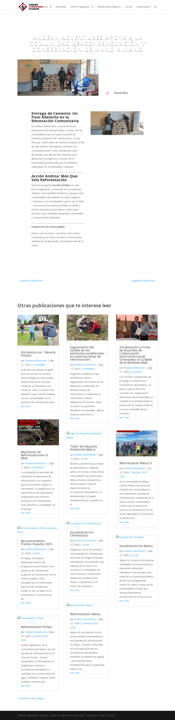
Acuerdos (61, 7)
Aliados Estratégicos (109, 7)
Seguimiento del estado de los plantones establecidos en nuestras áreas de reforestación (87, 353)
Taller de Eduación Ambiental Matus (83, 447)
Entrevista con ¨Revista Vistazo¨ (38, 353)
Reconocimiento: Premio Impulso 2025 (36, 542)
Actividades (39, 364)
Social (128, 7)
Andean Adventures (36, 360)
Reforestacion (40, 7)
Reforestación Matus (85, 614)
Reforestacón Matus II (135, 463)
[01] (117, 134)
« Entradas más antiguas (31, 698)
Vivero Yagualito (80, 7)
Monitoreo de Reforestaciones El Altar (34, 455)
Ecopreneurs (144, 7)
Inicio (24, 7)
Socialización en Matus (136, 546)
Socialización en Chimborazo (81, 533)
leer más (25, 406)
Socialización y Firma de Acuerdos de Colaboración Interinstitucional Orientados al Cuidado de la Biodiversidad (135, 355)
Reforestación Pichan (36, 627)
